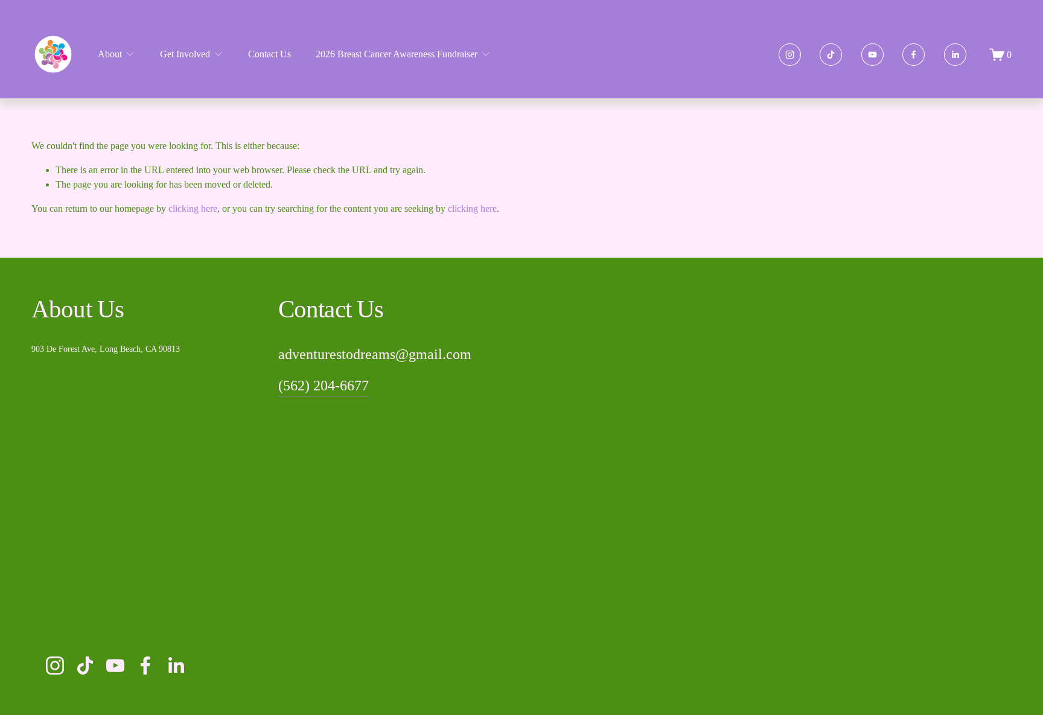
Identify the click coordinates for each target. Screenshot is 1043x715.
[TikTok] (831, 54)
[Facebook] (913, 54)
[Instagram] (790, 54)
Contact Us (269, 54)
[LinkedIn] (955, 54)
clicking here (192, 208)
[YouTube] (872, 54)
